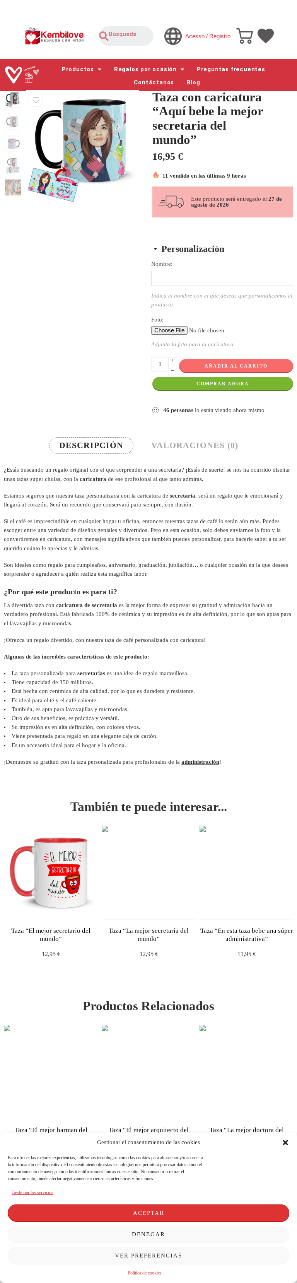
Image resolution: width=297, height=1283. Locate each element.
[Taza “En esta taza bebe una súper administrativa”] (247, 873)
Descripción (91, 445)
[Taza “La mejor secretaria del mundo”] (149, 873)
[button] (285, 1142)
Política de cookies (145, 1273)
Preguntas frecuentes (231, 69)
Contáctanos (154, 82)
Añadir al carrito (236, 366)
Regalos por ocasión (145, 69)
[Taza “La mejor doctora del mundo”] (247, 1072)
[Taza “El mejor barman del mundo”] (51, 1072)
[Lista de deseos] (36, 100)
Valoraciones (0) (194, 445)
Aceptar (148, 1213)
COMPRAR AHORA (222, 384)
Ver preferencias (148, 1255)
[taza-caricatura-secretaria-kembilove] (13, 99)
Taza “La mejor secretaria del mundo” (149, 935)
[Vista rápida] (58, 912)
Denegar (148, 1234)
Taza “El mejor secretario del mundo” (50, 935)
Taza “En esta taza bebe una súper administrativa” (246, 935)
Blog (193, 82)
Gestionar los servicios (32, 1192)
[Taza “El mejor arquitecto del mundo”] (149, 1072)
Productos (78, 69)
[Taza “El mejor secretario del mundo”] (51, 873)
